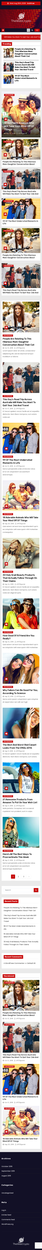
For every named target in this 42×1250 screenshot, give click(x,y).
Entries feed (6, 1215)
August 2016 (6, 1176)
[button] (32, 30)
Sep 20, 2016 (9, 524)
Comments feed (8, 1219)
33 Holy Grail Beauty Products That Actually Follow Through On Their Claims (20, 578)
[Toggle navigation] (28, 30)
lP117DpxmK (22, 133)
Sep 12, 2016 (9, 696)
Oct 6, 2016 (9, 348)
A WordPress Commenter (14, 963)
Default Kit (31, 963)
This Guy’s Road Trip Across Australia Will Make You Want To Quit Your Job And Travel (25, 66)
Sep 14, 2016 (10, 133)
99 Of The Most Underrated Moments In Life (26, 78)
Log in (4, 1210)
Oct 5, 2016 (9, 409)
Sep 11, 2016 (9, 751)
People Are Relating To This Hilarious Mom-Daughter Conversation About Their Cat (26, 52)
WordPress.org (7, 1224)
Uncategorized (9, 95)
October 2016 (7, 1166)
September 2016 (8, 1171)
